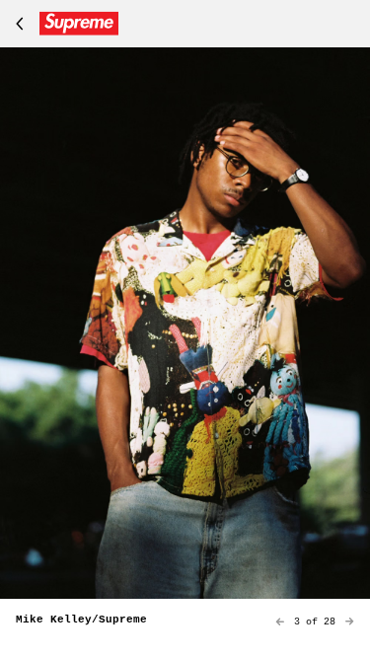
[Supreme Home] (63, 23)
